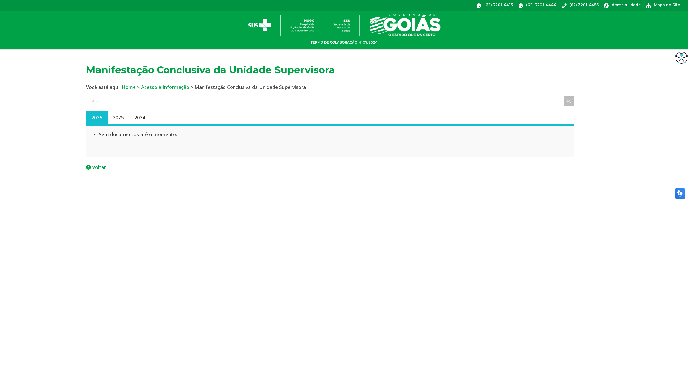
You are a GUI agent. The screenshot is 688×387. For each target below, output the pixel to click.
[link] (681, 57)
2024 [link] (139, 117)
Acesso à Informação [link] (165, 87)
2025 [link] (118, 117)
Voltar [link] (98, 167)
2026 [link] (96, 117)
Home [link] (129, 87)
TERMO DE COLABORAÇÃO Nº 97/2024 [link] (343, 42)
